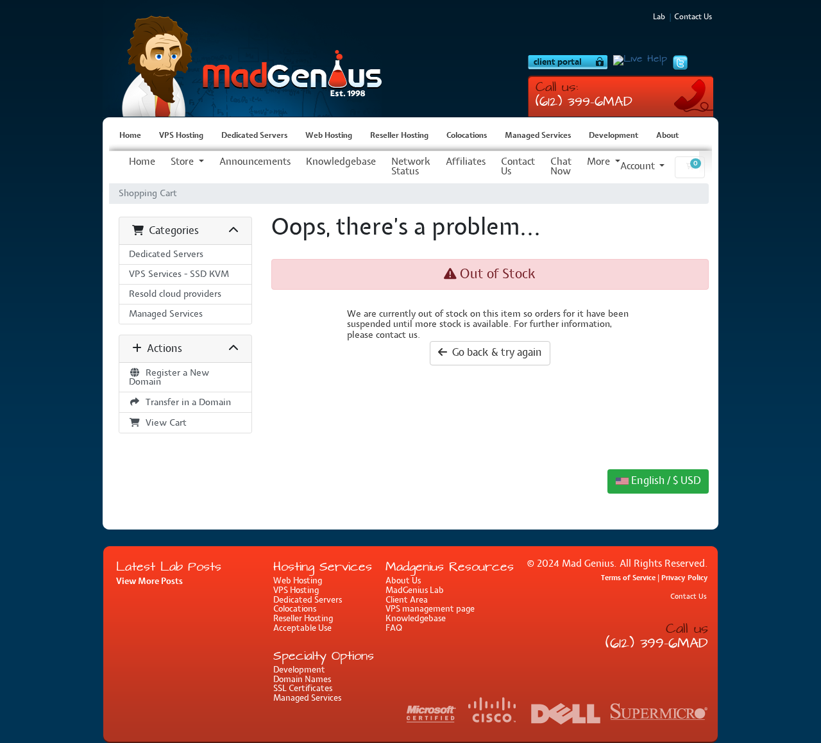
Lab (659, 17)
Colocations (466, 135)
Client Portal (567, 62)
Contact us (693, 17)
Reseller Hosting (399, 135)
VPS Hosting (247, 58)
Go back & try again (494, 353)
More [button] (600, 162)
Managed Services (538, 135)
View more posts (149, 581)
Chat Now (560, 167)
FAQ (393, 628)
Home (130, 135)
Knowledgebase (341, 162)
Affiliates (466, 162)
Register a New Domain (169, 377)
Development (613, 135)
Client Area (406, 600)
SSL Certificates (302, 689)
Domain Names (302, 680)
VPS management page (430, 609)
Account (638, 166)
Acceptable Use (302, 628)
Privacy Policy (684, 578)
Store (183, 162)
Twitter (680, 63)
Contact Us (518, 167)
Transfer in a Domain (185, 402)
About (667, 135)
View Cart (163, 422)
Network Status (410, 167)
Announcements (255, 162)
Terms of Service (628, 578)
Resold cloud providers (175, 293)
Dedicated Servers (254, 135)
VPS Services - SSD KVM (179, 274)
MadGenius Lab (414, 591)
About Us (403, 581)
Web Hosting (328, 135)
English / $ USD (664, 481)
